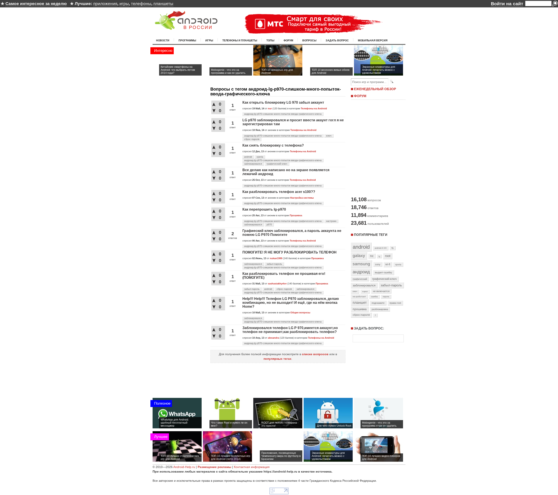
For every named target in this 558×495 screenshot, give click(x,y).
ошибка (374, 297)
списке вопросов (315, 354)
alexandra (273, 337)
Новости (162, 40)
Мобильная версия (373, 40)
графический (360, 279)
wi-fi (387, 264)
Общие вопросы (300, 312)
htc (372, 256)
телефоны (141, 3)
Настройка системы (302, 197)
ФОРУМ (360, 96)
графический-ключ (277, 163)
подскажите (378, 303)
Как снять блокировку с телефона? (273, 145)
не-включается (381, 291)
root (387, 256)
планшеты (163, 3)
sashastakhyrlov (277, 283)
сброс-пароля (251, 139)
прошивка (360, 309)
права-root (395, 303)
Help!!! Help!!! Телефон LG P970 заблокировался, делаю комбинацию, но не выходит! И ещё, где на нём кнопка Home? (290, 302)
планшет (360, 302)
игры (124, 3)
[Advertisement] (377, 147)
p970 (269, 224)
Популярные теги (370, 235)
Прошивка (296, 215)
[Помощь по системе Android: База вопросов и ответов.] (186, 27)
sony (377, 264)
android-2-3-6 (380, 248)
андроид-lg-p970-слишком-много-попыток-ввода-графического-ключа (283, 114)
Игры (209, 40)
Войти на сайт (507, 3)
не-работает (359, 296)
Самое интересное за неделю (36, 3)
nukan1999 (276, 258)
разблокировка (380, 309)
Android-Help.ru (184, 467)
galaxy (359, 255)
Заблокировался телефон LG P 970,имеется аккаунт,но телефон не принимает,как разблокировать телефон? (290, 330)
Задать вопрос (337, 40)
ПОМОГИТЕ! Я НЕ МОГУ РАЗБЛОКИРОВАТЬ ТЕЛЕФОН (289, 252)
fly (392, 248)
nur (270, 108)
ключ (329, 135)
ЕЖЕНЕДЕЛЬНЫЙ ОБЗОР (375, 89)
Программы (187, 40)
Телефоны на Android (314, 108)
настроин (331, 221)
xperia (260, 156)
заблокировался (253, 163)
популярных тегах (277, 358)
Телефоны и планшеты (239, 40)
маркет (365, 291)
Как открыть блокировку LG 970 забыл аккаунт (283, 102)
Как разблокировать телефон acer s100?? (278, 192)
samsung (361, 263)
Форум (288, 40)
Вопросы (309, 40)
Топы (270, 40)
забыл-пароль (274, 264)
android (248, 156)
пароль (386, 297)
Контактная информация (252, 467)
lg (379, 256)
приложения (105, 3)
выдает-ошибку (383, 272)
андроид (361, 271)
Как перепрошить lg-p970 (264, 209)
